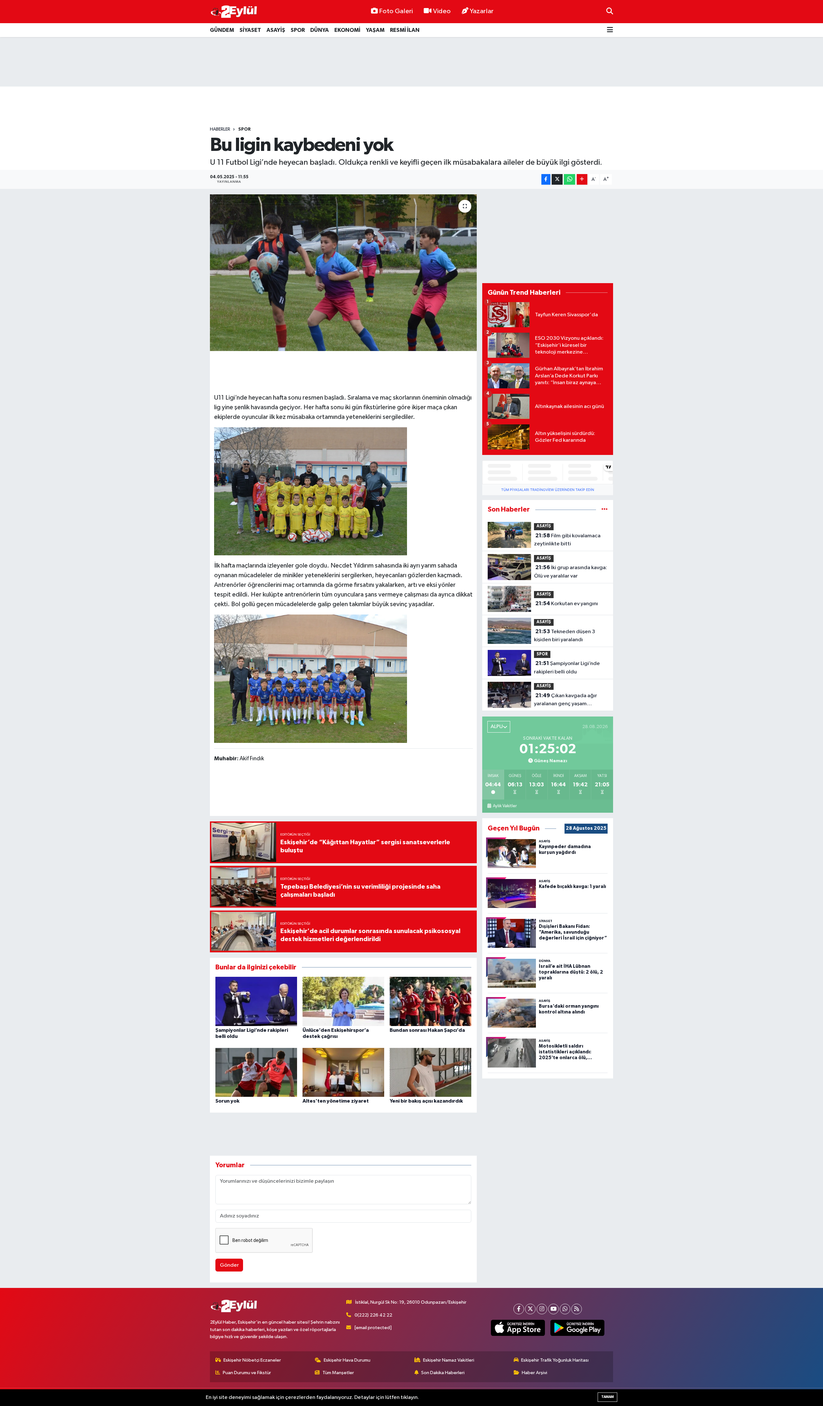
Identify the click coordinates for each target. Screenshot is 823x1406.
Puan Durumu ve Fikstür (247, 1372)
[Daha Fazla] (582, 179)
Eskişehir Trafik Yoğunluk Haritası (555, 1360)
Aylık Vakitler (504, 806)
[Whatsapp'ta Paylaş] (569, 179)
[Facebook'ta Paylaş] (545, 179)
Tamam (607, 1397)
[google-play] (577, 1328)
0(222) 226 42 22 (373, 1315)
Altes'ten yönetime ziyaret (336, 1101)
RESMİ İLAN (405, 30)
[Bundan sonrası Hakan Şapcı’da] (430, 1001)
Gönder (229, 1265)
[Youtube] (553, 1309)
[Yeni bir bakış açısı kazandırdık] (430, 1072)
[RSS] (576, 1309)
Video (442, 11)
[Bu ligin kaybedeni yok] (343, 272)
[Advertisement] (411, 61)
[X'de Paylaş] (557, 179)
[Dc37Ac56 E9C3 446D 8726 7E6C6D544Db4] (310, 678)
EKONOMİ (347, 30)
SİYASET (250, 30)
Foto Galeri (396, 11)
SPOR (298, 30)
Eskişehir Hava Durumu (347, 1360)
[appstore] (518, 1328)
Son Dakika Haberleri (443, 1372)
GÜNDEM (222, 30)
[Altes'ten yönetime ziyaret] (343, 1072)
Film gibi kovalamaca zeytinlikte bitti (567, 540)
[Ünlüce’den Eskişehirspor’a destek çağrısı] (343, 1001)
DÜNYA (319, 30)
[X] (530, 1309)
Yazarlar (481, 11)
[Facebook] (518, 1309)
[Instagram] (542, 1309)
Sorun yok (227, 1101)
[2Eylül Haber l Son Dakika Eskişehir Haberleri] (234, 12)
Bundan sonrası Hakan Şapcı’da (427, 1030)
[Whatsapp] (565, 1309)
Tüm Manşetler (338, 1372)
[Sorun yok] (256, 1072)
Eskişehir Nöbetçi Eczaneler (252, 1360)
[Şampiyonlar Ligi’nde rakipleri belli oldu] (256, 1001)
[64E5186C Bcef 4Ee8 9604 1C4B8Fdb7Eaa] (310, 491)
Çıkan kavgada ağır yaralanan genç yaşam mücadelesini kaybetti (565, 700)
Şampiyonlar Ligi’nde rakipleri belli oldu (567, 668)
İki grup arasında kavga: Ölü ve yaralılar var (570, 572)
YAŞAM (375, 30)
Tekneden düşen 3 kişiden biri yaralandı (564, 636)
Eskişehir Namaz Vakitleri (448, 1360)
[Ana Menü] (610, 30)
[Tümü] (604, 509)
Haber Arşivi (534, 1372)
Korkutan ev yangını (566, 603)
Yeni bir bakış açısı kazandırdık (426, 1101)
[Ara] (609, 11)
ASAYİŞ (276, 30)
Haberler (220, 129)
